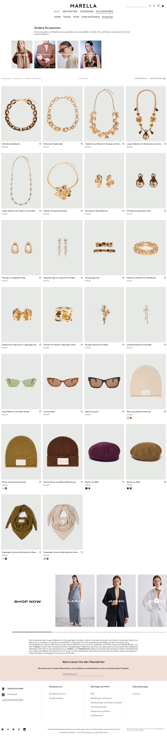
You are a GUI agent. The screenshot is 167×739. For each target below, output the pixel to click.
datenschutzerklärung (74, 729)
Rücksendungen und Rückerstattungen (106, 702)
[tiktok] (19, 729)
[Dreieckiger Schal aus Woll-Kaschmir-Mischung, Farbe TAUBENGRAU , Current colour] (45, 559)
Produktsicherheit (56, 698)
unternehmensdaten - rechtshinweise (74, 732)
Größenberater (97, 715)
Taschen (67, 17)
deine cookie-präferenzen (109, 729)
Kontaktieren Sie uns (57, 694)
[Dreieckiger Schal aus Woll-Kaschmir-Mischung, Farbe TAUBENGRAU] (3, 559)
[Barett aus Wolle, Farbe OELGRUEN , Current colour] (131, 488)
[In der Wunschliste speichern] (40, 145)
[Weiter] (156, 601)
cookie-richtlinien (91, 729)
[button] (158, 79)
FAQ (92, 694)
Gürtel (76, 17)
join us (92, 732)
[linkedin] (24, 729)
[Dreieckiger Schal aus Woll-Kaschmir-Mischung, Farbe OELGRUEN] (48, 559)
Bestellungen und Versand (101, 698)
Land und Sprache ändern (12, 699)
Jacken (70, 649)
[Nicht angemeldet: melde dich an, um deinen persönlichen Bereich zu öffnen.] (154, 6)
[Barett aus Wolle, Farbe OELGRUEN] (89, 488)
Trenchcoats (84, 649)
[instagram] (2, 729)
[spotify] (13, 729)
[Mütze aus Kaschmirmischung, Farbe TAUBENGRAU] (3, 488)
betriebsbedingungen (56, 729)
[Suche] (149, 6)
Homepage (6, 78)
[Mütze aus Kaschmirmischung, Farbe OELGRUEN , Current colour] (6, 488)
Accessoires (107, 17)
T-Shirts (36, 647)
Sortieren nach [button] (140, 78)
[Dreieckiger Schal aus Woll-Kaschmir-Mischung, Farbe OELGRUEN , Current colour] (6, 559)
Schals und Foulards (91, 17)
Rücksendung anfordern (100, 711)
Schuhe (57, 17)
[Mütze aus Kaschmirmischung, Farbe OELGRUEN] (131, 418)
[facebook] (8, 729)
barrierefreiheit (102, 732)
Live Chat (136, 694)
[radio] (21, 55)
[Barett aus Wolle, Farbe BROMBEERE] (128, 488)
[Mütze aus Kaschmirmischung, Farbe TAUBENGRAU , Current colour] (128, 418)
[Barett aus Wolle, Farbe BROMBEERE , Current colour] (86, 488)
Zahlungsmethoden (99, 707)
